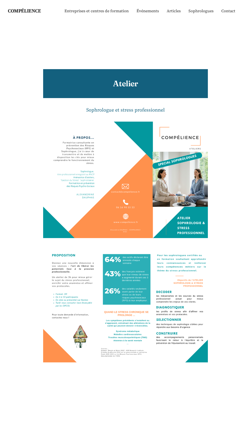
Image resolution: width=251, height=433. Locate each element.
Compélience (24, 10)
